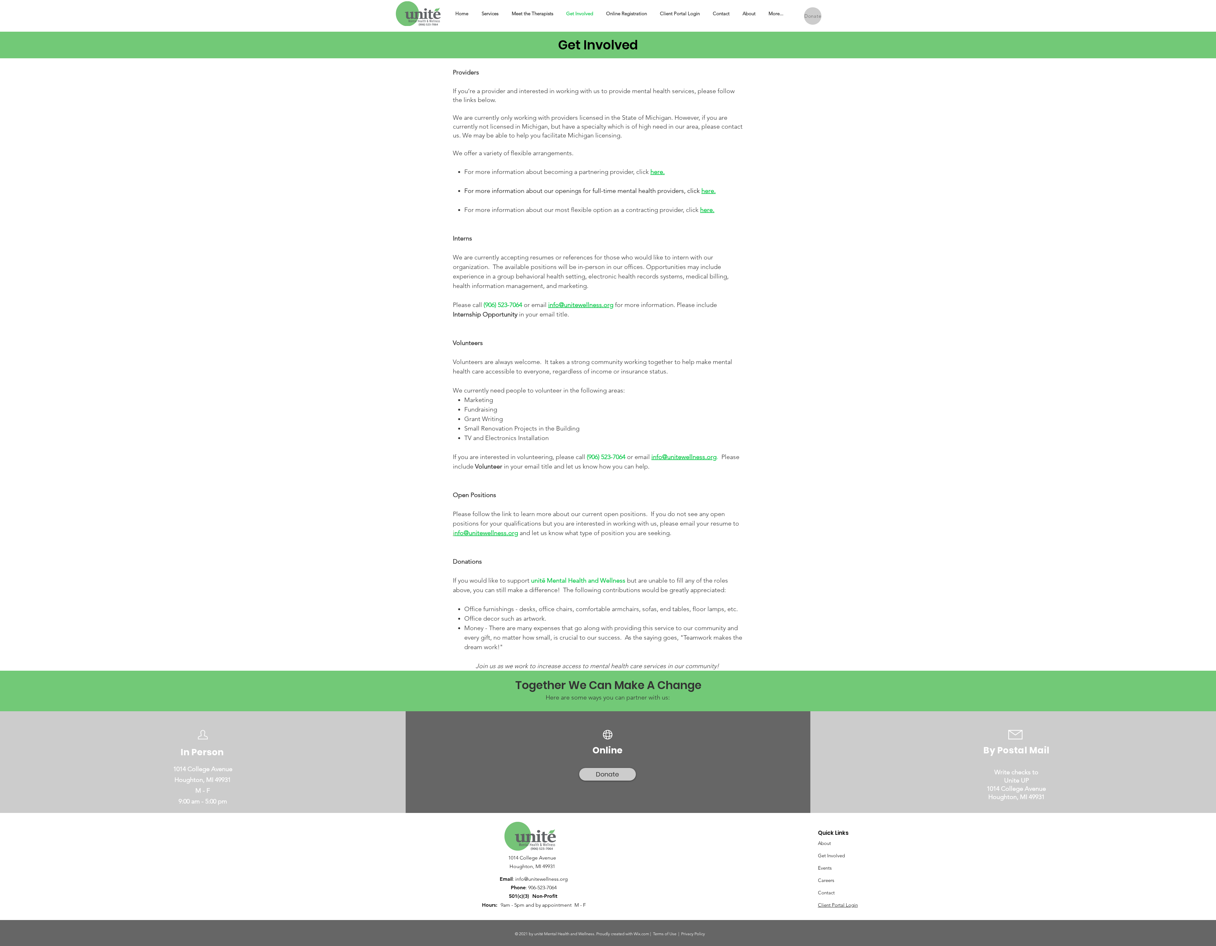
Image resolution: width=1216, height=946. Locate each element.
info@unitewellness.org (580, 305)
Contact (826, 893)
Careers (826, 880)
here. (657, 172)
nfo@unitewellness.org (486, 533)
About (824, 843)
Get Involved (831, 856)
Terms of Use (664, 933)
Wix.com (641, 933)
